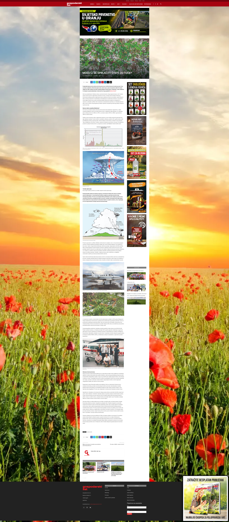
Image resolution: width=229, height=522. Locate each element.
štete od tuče (113, 91)
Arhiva (143, 0)
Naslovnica (84, 36)
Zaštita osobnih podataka (110, 497)
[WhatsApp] (97, 82)
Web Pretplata (106, 4)
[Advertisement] (103, 427)
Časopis (98, 4)
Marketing (127, 0)
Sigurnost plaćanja (130, 500)
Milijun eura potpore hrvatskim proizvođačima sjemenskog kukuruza (92, 445)
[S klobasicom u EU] (103, 466)
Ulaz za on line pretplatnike (136, 4)
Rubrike (92, 4)
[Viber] (100, 82)
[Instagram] (155, 4)
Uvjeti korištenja (130, 492)
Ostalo (92, 36)
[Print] (111, 82)
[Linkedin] (105, 82)
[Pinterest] (102, 82)
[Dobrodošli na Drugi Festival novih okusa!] (89, 466)
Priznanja (136, 0)
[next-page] (85, 478)
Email (128, 510)
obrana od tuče (89, 431)
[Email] (108, 82)
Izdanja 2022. (91, 70)
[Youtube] (157, 4)
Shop (118, 4)
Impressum (132, 0)
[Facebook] (153, 4)
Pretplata (129, 490)
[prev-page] (83, 478)
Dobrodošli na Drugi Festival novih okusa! (135, 270)
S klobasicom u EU (130, 282)
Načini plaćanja (130, 497)
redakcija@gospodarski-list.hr (96, 504)
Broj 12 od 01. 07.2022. (97, 70)
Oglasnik (124, 4)
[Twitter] (94, 82)
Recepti (112, 4)
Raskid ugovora (130, 495)
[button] (160, 4)
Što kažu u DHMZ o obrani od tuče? (117, 444)
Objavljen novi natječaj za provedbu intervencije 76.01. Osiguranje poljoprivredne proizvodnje (136, 294)
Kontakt (140, 0)
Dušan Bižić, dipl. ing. (88, 75)
